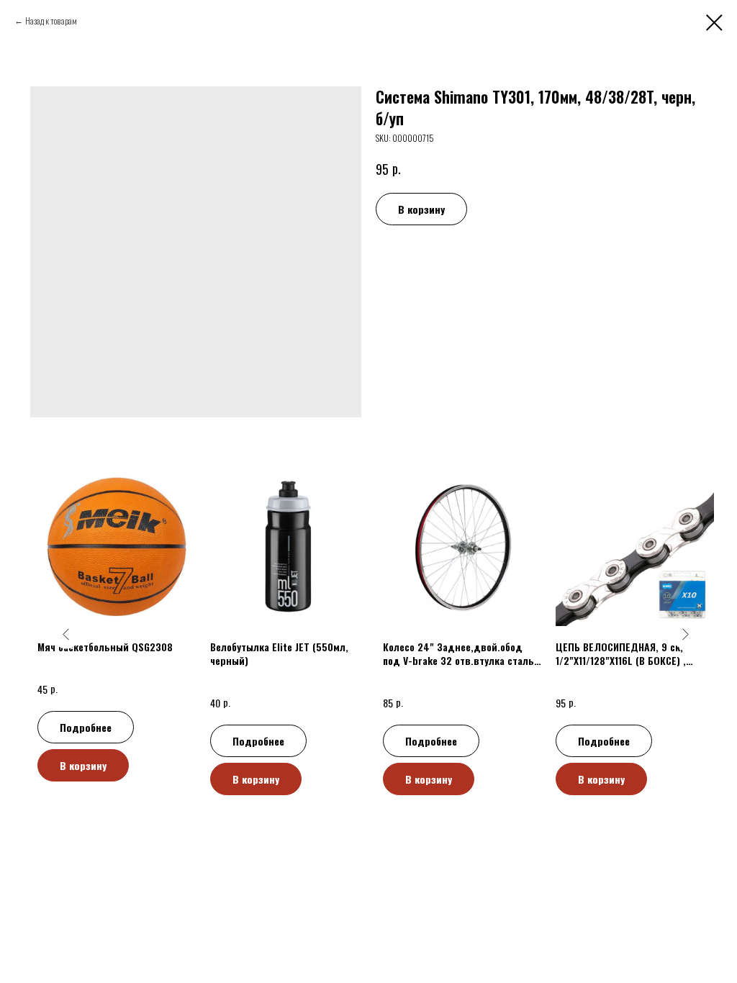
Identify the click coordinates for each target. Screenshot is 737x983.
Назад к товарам (51, 20)
